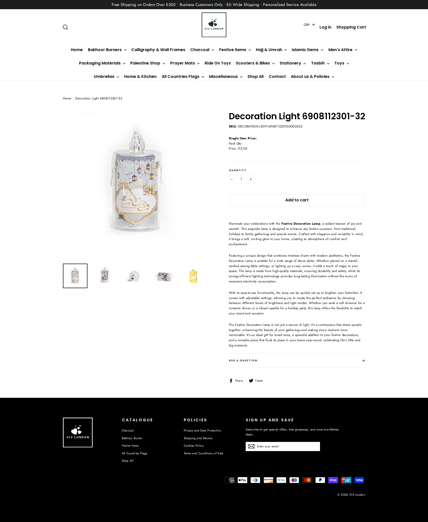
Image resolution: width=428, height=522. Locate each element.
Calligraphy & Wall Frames (158, 50)
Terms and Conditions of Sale (203, 453)
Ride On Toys (218, 63)
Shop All (255, 76)
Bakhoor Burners (105, 50)
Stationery (291, 63)
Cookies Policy (194, 445)
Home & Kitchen (140, 76)
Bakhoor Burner (132, 438)
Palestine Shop (145, 63)
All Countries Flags (181, 76)
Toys (339, 63)
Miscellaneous (224, 76)
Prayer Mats (183, 63)
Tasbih (318, 63)
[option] (136, 185)
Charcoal (200, 50)
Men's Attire (340, 50)
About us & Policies (310, 76)
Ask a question (243, 360)
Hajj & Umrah (269, 50)
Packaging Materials (100, 63)
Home (77, 50)
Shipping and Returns (198, 438)
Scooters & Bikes (253, 63)
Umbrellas (104, 76)
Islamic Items (306, 50)
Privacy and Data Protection (202, 430)
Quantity (237, 170)
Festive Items (233, 50)
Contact (277, 76)
